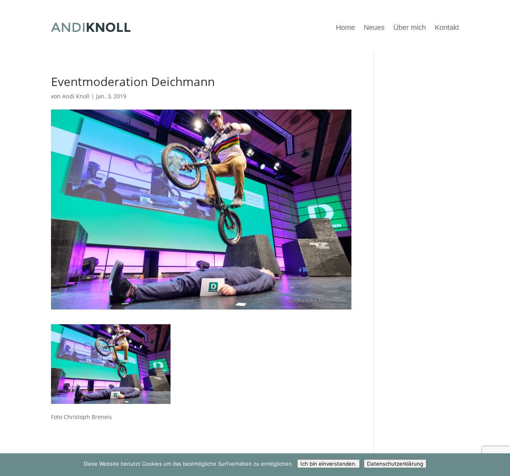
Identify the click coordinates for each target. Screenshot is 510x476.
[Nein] (500, 465)
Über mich (409, 27)
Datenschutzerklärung (395, 463)
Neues (374, 27)
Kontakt (447, 27)
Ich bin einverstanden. (328, 463)
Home (345, 27)
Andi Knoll (76, 96)
